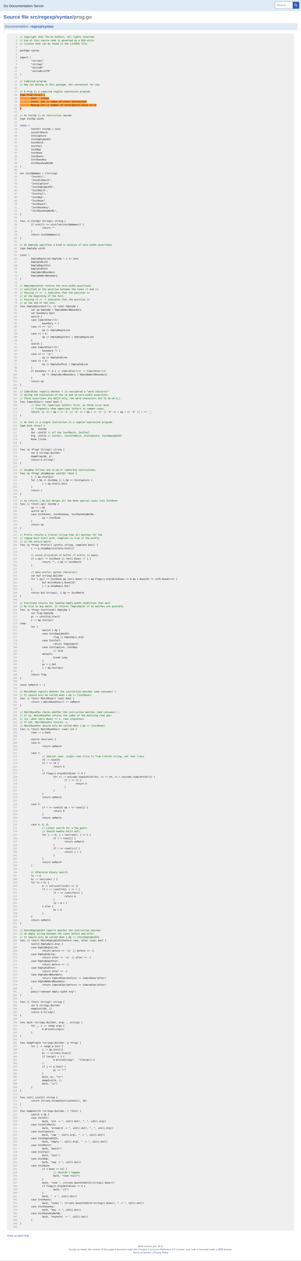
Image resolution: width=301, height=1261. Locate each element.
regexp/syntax (42, 26)
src (34, 17)
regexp (47, 17)
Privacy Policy (160, 1252)
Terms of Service (142, 1252)
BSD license (224, 1249)
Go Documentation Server (23, 6)
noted (83, 1249)
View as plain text (18, 1235)
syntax (64, 17)
